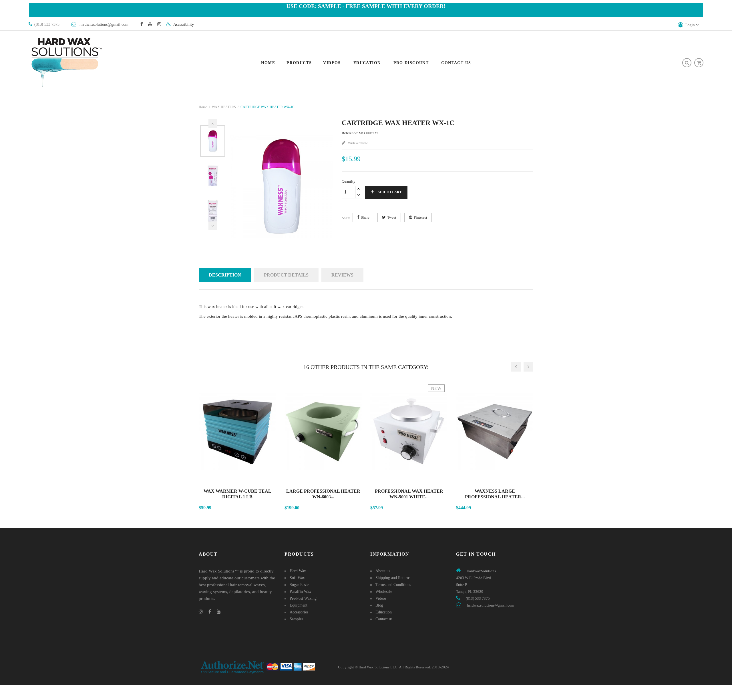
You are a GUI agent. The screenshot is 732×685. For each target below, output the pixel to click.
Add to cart (389, 192)
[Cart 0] (698, 62)
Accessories (299, 612)
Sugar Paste (299, 585)
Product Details (286, 275)
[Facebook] (141, 24)
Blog (379, 605)
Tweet (391, 217)
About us (382, 571)
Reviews (342, 275)
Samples (296, 619)
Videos (380, 598)
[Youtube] (150, 24)
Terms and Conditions (393, 585)
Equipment (298, 605)
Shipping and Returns (392, 578)
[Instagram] (159, 24)
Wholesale (383, 591)
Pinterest (420, 217)
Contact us (383, 619)
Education (383, 612)
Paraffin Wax (300, 591)
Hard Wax (298, 571)
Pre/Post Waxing (303, 598)
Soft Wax (297, 578)
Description (225, 275)
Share (365, 217)
